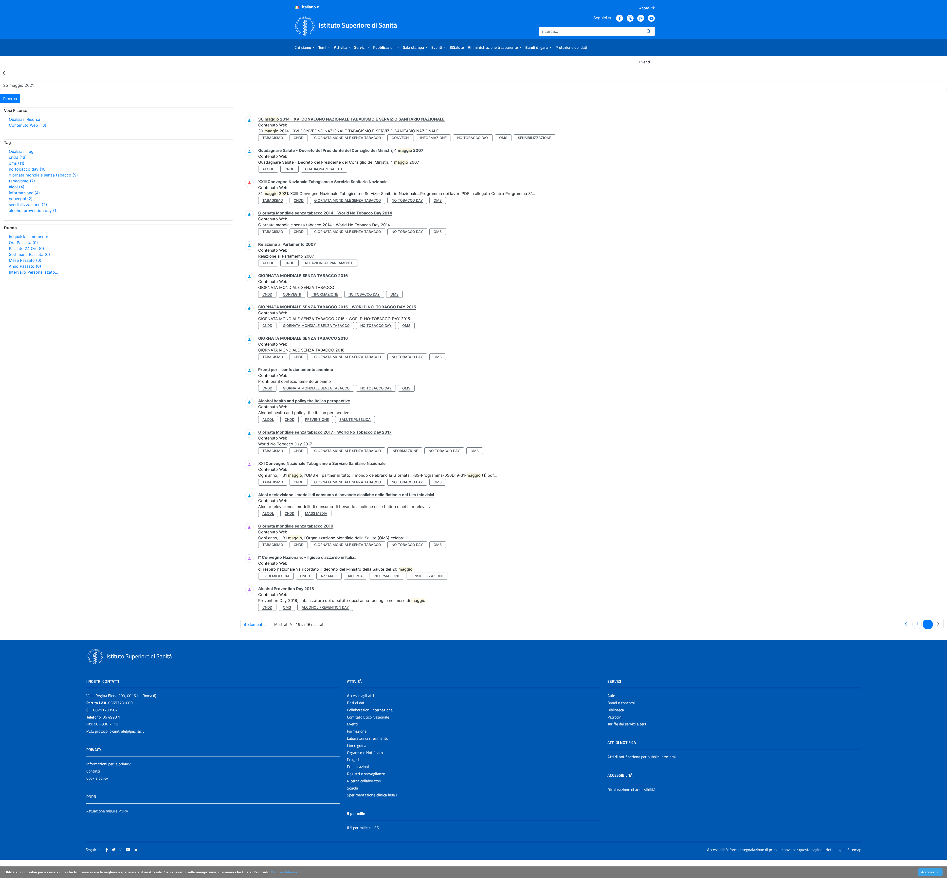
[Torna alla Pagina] (4, 73)
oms (16, 163)
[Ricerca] (649, 31)
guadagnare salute (324, 169)
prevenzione (317, 419)
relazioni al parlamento (329, 263)
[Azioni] (297, 7)
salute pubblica (355, 419)
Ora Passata (23, 242)
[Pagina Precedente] (905, 624)
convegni (21, 198)
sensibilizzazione (28, 204)
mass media (316, 513)
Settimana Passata (29, 254)
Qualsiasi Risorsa (24, 119)
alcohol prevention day (33, 210)
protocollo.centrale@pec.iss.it (119, 731)
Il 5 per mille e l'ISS (363, 828)
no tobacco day (28, 169)
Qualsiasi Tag (21, 151)
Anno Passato (25, 266)
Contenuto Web (27, 125)
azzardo (329, 576)
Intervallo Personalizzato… (33, 272)
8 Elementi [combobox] (253, 624)
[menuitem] (304, 47)
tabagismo (22, 180)
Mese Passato (25, 260)
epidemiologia (276, 576)
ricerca (355, 576)
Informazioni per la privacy (108, 764)
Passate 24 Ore (26, 248)
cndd (18, 157)
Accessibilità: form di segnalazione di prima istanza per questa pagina (764, 850)
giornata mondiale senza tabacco (43, 175)
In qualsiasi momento (28, 236)
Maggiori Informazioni (287, 872)
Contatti (93, 771)
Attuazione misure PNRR (107, 811)
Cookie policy (97, 778)
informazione (24, 192)
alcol (16, 186)
